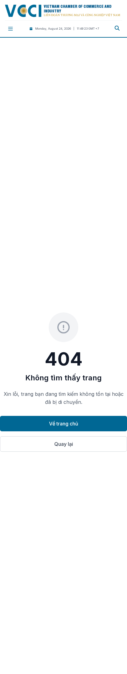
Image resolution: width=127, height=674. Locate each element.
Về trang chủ (63, 424)
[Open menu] (10, 28)
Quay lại (63, 444)
